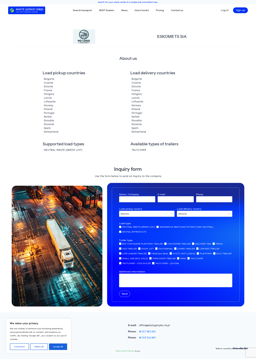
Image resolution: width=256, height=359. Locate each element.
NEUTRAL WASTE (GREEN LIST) (138, 227)
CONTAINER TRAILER (179, 243)
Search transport (82, 10)
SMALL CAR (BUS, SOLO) (135, 258)
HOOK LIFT (147, 248)
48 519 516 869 (147, 337)
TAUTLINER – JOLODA (167, 263)
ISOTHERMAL (165, 248)
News (124, 10)
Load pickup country (130, 208)
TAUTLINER (197, 258)
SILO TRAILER (224, 253)
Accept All (58, 346)
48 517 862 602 (147, 331)
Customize (19, 346)
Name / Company (129, 194)
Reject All (39, 346)
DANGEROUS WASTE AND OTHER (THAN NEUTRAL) (186, 227)
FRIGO (219, 243)
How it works (142, 10)
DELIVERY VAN (203, 243)
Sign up (240, 10)
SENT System (106, 10)
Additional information (132, 271)
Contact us (177, 10)
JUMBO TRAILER (186, 248)
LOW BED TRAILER (209, 248)
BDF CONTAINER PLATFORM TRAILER (142, 243)
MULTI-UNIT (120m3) (184, 253)
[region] (38, 335)
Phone (199, 194)
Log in (225, 10)
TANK (183, 258)
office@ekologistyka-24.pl (154, 325)
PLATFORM (206, 253)
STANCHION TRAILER (164, 258)
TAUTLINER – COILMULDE (136, 263)
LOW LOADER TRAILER (134, 253)
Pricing (160, 10)
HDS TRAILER (129, 248)
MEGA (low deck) (159, 253)
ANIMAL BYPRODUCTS (134, 231)
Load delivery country (189, 208)
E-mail (162, 194)
